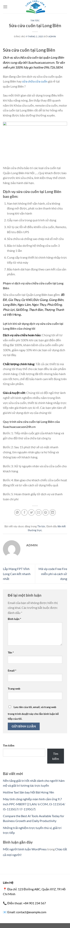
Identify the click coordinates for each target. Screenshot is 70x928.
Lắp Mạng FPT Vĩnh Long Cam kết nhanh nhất (17, 573)
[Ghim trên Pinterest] (45, 512)
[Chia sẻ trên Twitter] (31, 512)
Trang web (14, 688)
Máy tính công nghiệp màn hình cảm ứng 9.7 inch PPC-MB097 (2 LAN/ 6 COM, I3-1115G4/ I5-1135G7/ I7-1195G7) (34, 804)
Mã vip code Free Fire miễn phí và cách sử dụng (52, 573)
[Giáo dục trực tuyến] (35, 7)
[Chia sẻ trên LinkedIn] (52, 512)
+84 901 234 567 (34, 903)
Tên (11, 652)
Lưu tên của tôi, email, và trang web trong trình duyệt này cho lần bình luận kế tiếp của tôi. (33, 712)
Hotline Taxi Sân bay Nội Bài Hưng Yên (28, 792)
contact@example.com (31, 912)
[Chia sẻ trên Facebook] (24, 512)
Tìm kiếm (8, 745)
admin (52, 36)
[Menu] (5, 6)
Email (12, 670)
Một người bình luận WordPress (25, 849)
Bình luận (14, 618)
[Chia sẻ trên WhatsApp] (17, 512)
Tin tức (35, 20)
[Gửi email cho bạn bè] (38, 512)
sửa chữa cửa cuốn (34, 81)
